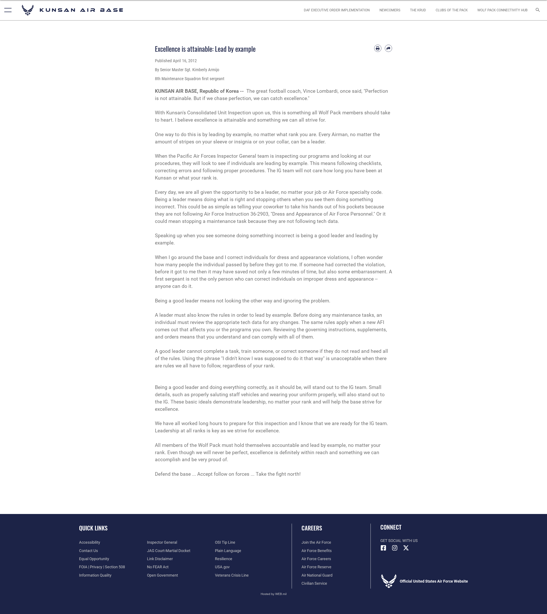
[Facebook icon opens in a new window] (383, 548)
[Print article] (377, 48)
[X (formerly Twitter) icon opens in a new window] (406, 548)
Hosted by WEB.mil (274, 594)
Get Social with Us (399, 540)
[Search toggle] (538, 10)
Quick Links (93, 528)
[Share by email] (388, 48)
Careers (311, 528)
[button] (7, 10)
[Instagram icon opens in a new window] (394, 548)
